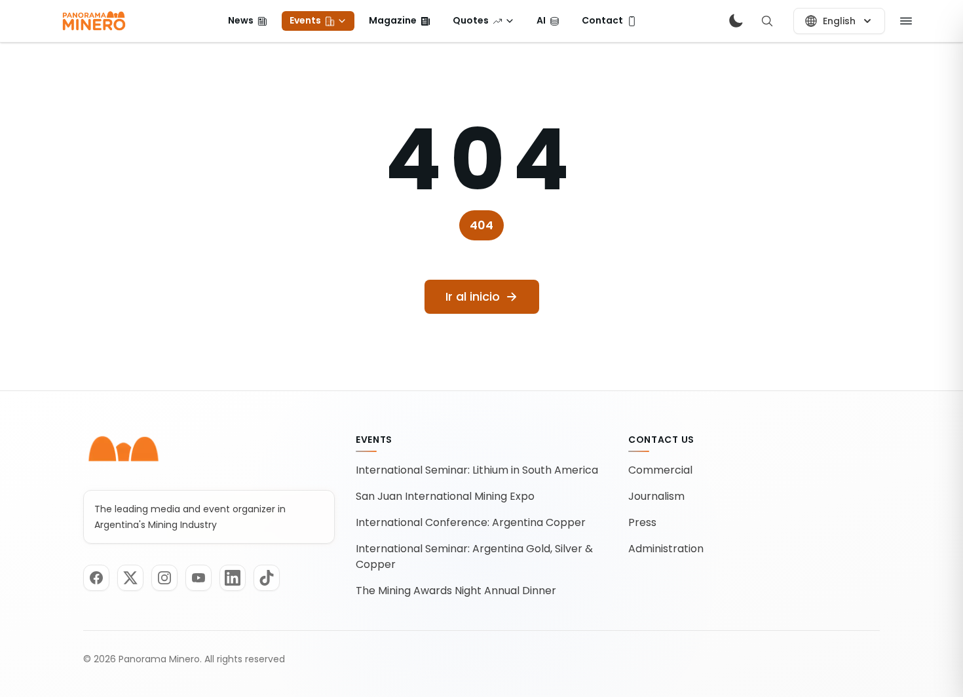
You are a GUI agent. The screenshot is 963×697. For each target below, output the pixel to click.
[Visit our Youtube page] (198, 578)
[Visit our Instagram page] (164, 578)
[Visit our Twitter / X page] (130, 578)
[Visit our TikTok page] (267, 578)
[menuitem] (247, 21)
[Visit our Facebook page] (96, 578)
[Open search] (767, 21)
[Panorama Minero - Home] (93, 21)
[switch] (736, 21)
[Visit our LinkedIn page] (232, 578)
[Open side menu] (906, 21)
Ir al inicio (472, 296)
